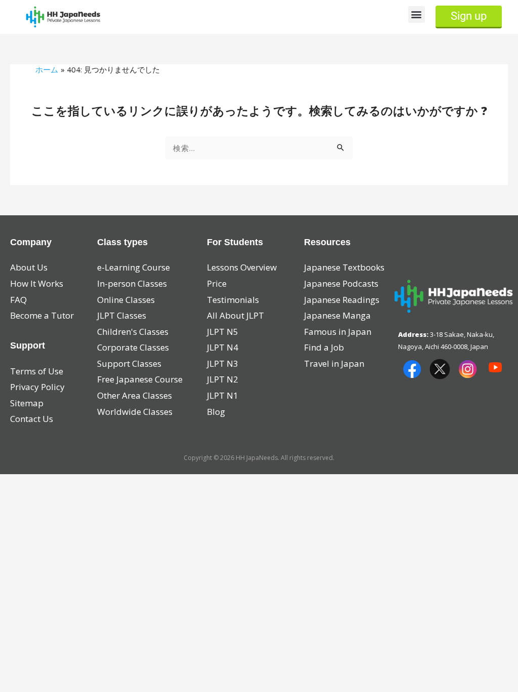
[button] (416, 14)
